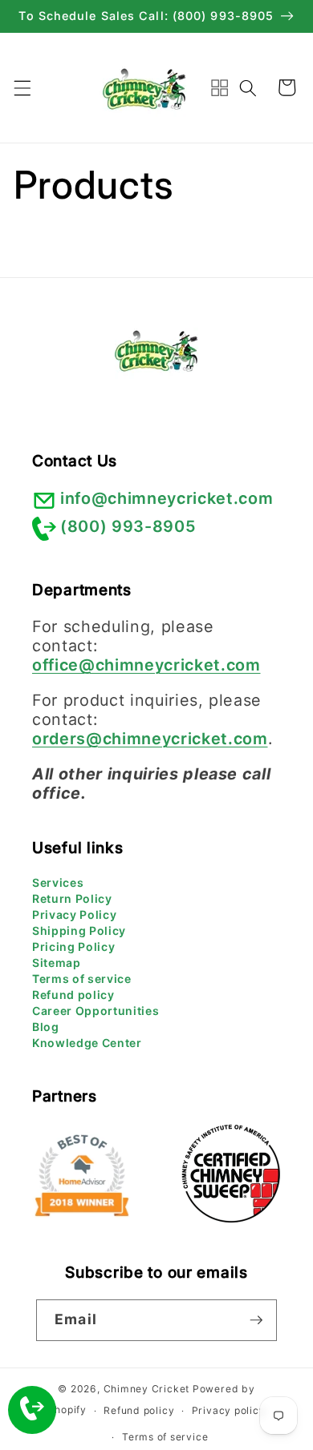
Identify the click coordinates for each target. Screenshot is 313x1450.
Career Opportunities (95, 1010)
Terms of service (82, 978)
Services (57, 882)
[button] (21, 87)
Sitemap (56, 962)
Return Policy (72, 898)
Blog (45, 1026)
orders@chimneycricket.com (150, 738)
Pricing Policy (73, 946)
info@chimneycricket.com (166, 498)
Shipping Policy (79, 930)
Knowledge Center (87, 1042)
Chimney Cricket (147, 1389)
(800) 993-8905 (128, 526)
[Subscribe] (256, 1320)
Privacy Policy (74, 914)
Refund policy (73, 994)
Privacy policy (229, 1410)
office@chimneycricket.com (146, 665)
